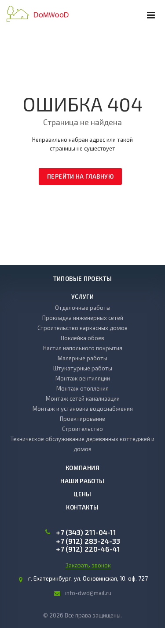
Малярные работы (82, 358)
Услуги (82, 296)
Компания (82, 467)
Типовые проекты (82, 278)
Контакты (82, 507)
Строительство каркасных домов (82, 327)
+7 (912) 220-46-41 (88, 549)
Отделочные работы (82, 307)
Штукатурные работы (82, 368)
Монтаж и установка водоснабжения (83, 408)
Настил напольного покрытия (82, 348)
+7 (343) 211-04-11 (86, 532)
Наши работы (82, 480)
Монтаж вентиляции (82, 378)
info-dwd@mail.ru (88, 592)
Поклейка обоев (82, 337)
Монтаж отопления (82, 388)
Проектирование (82, 418)
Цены (82, 494)
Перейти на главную (80, 176)
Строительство (82, 428)
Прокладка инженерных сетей (82, 317)
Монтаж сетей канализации (83, 398)
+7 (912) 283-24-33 (88, 541)
